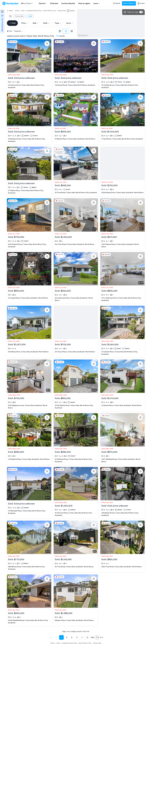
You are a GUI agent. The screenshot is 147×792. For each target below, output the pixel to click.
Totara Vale (62, 10)
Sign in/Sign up (129, 3)
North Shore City (49, 10)
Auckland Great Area (34, 10)
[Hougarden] (10, 3)
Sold (22, 10)
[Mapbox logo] (83, 35)
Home (17, 10)
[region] (111, 23)
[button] (27, 3)
